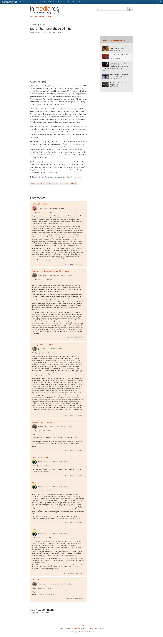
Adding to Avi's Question (42, 422)
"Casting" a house (39, 204)
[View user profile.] (34, 208)
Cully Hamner (36, 32)
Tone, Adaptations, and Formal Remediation (50, 271)
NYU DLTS (89, 632)
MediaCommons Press (64, 2)
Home (32, 16)
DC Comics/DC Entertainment (52, 32)
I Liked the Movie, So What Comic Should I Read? (119, 47)
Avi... (34, 482)
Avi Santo (42, 349)
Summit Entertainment (47, 183)
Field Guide (23, 2)
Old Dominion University (54, 349)
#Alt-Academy (33, 2)
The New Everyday (78, 2)
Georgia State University (57, 208)
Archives (48, 16)
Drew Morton (43, 275)
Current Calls (39, 16)
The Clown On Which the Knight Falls (118, 84)
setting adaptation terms (42, 344)
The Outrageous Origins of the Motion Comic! (119, 75)
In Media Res (42, 2)
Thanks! (35, 580)
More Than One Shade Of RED (119, 56)
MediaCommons (74, 628)
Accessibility (72, 632)
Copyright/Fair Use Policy (96, 628)
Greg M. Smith (43, 208)
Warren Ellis (34, 183)
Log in (158, 2)
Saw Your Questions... (41, 457)
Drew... (35, 529)
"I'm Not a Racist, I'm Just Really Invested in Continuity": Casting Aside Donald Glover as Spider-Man (115, 65)
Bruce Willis (73, 183)
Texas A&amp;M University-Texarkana (60, 275)
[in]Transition (52, 2)
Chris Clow (115, 86)
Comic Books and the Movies (113, 41)
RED (57, 183)
